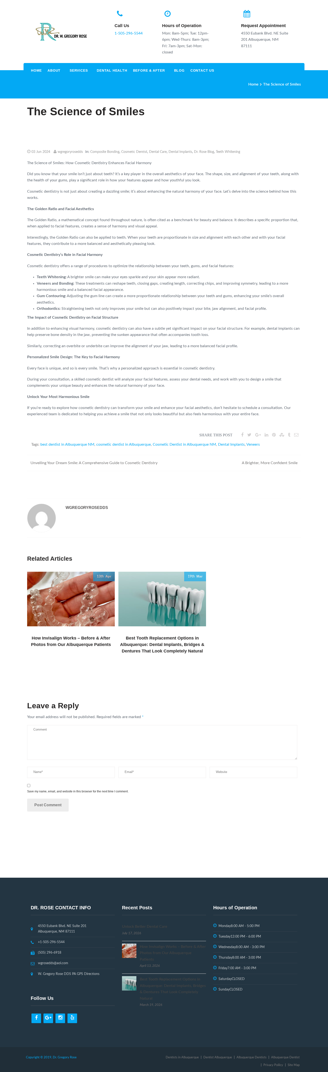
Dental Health (112, 70)
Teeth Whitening (228, 152)
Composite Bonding (104, 152)
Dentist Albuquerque (217, 1057)
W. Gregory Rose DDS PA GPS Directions (68, 974)
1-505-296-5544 (129, 33)
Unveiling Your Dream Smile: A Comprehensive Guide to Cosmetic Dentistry (94, 463)
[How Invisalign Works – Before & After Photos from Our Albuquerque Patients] (129, 950)
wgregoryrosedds (70, 152)
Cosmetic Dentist (134, 152)
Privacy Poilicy (273, 1065)
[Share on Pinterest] (274, 435)
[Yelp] (72, 1018)
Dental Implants (180, 152)
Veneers (253, 444)
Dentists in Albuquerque (182, 1057)
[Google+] (48, 1018)
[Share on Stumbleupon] (281, 435)
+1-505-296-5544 (51, 942)
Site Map (294, 1065)
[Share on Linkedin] (266, 435)
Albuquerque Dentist (285, 1057)
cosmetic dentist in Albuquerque (123, 444)
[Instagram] (60, 1018)
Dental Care (158, 152)
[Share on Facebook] (242, 435)
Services (79, 70)
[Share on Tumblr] (289, 435)
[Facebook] (36, 1018)
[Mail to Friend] (296, 435)
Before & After (149, 70)
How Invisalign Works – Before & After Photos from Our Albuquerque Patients (173, 953)
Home (36, 70)
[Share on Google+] (258, 435)
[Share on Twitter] (249, 435)
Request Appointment (263, 25)
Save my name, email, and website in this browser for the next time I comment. (77, 791)
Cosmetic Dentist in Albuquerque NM (184, 444)
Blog (179, 70)
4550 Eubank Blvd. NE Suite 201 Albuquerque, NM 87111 (62, 928)
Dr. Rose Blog (204, 152)
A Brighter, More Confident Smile (270, 463)
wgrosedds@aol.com (53, 963)
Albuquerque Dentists (252, 1057)
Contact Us (202, 70)
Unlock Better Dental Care (144, 926)
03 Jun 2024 (40, 152)
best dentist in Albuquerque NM (67, 444)
